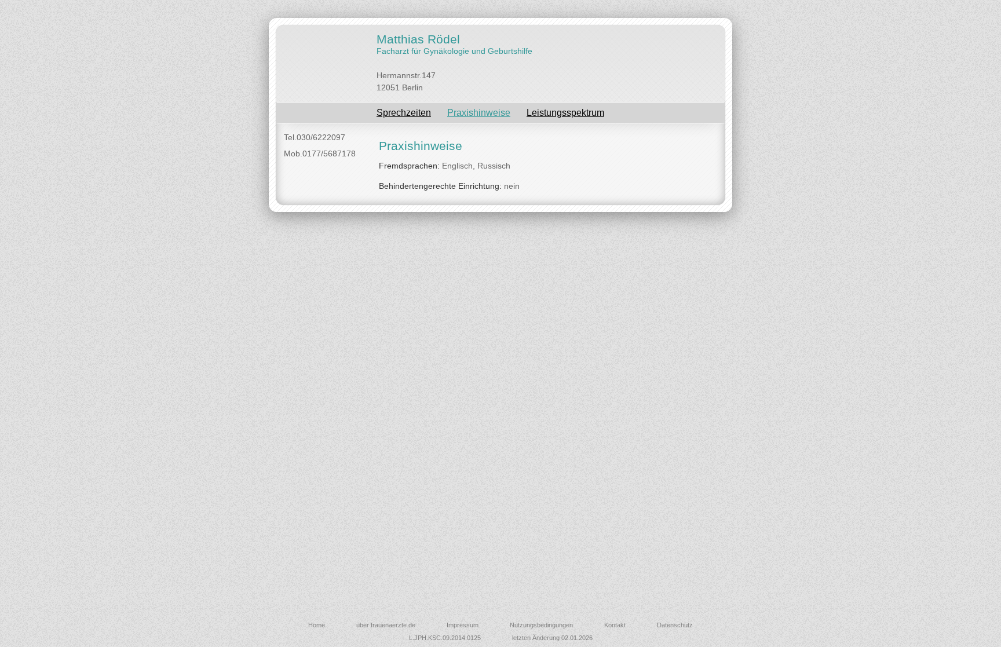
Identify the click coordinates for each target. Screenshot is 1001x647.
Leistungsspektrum (565, 113)
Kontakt (615, 625)
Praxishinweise (478, 113)
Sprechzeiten (404, 113)
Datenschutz (675, 625)
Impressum (462, 625)
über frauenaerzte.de (385, 625)
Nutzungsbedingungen (541, 625)
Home (316, 625)
